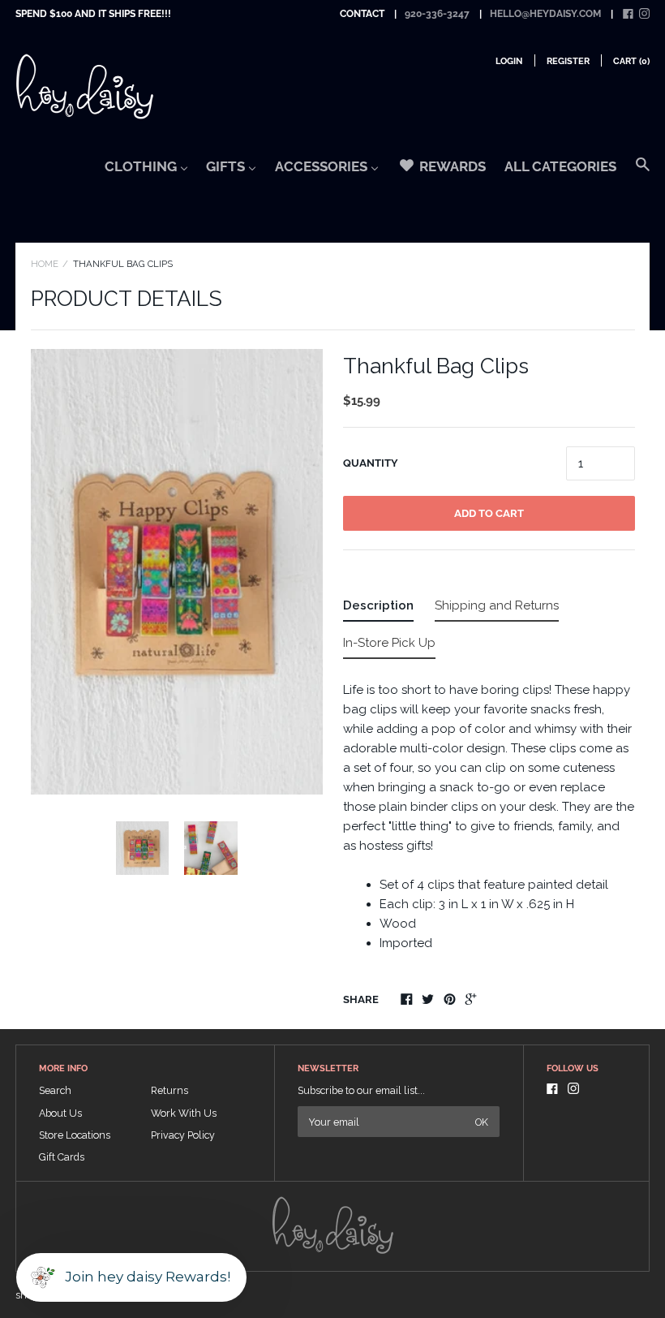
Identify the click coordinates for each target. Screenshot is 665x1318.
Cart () (631, 61)
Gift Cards (61, 1157)
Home (44, 263)
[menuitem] (146, 171)
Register (568, 61)
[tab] (378, 609)
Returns (169, 1090)
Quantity (370, 463)
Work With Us (184, 1113)
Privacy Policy (183, 1135)
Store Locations (74, 1135)
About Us (60, 1113)
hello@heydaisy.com (545, 13)
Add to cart (489, 513)
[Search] (643, 172)
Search (55, 1090)
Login (509, 61)
